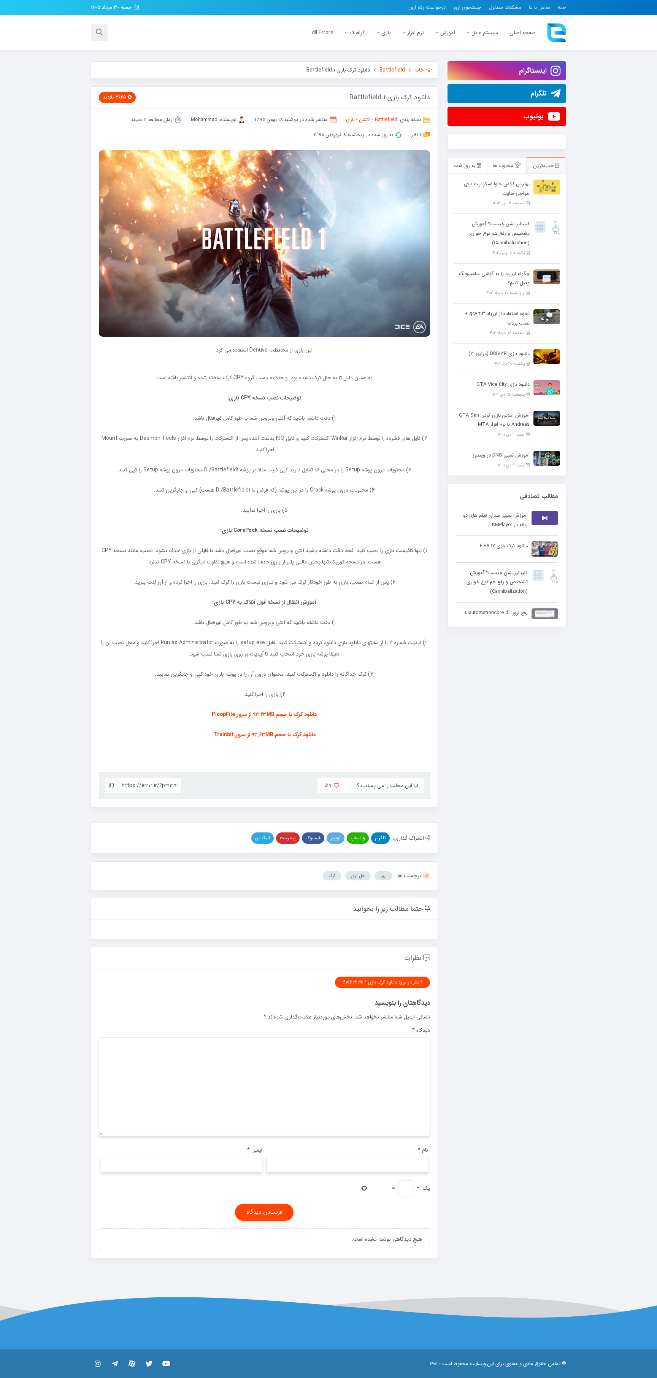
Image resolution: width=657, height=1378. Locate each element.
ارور (383, 875)
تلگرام (380, 838)
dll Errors (322, 33)
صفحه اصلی (522, 33)
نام (423, 1150)
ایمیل (254, 1150)
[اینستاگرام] (97, 1363)
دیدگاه (421, 1030)
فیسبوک (313, 838)
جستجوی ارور (467, 7)
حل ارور (358, 875)
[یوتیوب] (166, 1363)
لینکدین (262, 838)
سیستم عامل (484, 33)
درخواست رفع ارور (427, 7)
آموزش (447, 33)
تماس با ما (539, 7)
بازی (386, 33)
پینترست (288, 838)
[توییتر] (149, 1363)
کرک (332, 875)
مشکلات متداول (505, 7)
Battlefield (386, 120)
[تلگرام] (114, 1363)
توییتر (335, 838)
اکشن (364, 120)
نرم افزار (415, 33)
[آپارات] (131, 1363)
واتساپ (358, 838)
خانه (562, 7)
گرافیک (357, 33)
